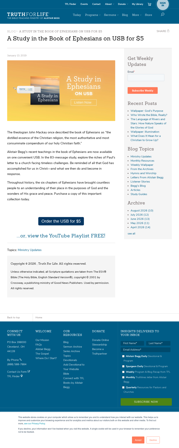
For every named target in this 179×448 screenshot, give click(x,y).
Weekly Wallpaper (142, 165)
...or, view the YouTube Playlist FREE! (61, 236)
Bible (66, 373)
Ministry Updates (30, 250)
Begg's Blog (138, 186)
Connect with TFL (73, 378)
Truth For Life (33, 16)
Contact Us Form (17, 372)
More (135, 15)
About (108, 4)
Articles (135, 190)
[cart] (149, 4)
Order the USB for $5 (61, 221)
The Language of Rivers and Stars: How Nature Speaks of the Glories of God (148, 123)
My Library (137, 4)
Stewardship (99, 344)
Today (77, 15)
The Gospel (42, 353)
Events (84, 4)
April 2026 (140, 227)
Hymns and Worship (143, 173)
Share (162, 31)
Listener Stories (140, 182)
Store (148, 15)
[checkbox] (145, 374)
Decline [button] (153, 439)
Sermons (110, 15)
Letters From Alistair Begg (147, 177)
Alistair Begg (42, 349)
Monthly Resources (142, 161)
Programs (91, 15)
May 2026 (140, 223)
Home (38, 317)
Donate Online (100, 340)
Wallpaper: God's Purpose (147, 111)
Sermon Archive (72, 346)
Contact (96, 4)
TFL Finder (70, 4)
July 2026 (140, 215)
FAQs (38, 344)
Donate (122, 4)
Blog (125, 15)
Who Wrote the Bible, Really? (149, 115)
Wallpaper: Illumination (145, 132)
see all (131, 234)
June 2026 (140, 219)
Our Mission (42, 340)
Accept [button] (138, 439)
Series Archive (71, 351)
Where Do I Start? (46, 358)
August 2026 (142, 210)
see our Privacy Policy (34, 423)
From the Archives (142, 169)
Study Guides (139, 194)
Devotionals (70, 360)
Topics (67, 356)
